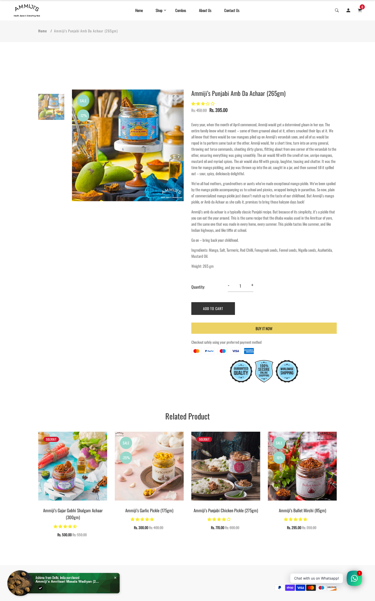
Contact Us (232, 10)
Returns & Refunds (86, 576)
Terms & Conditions (50, 576)
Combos (180, 10)
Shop (159, 10)
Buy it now (264, 328)
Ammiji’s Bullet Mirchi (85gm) (302, 510)
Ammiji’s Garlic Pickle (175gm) (149, 510)
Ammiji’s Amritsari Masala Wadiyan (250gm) (67, 599)
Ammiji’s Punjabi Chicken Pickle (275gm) (226, 510)
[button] (203, 103)
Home (139, 10)
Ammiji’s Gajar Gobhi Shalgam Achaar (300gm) (73, 513)
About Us (205, 10)
